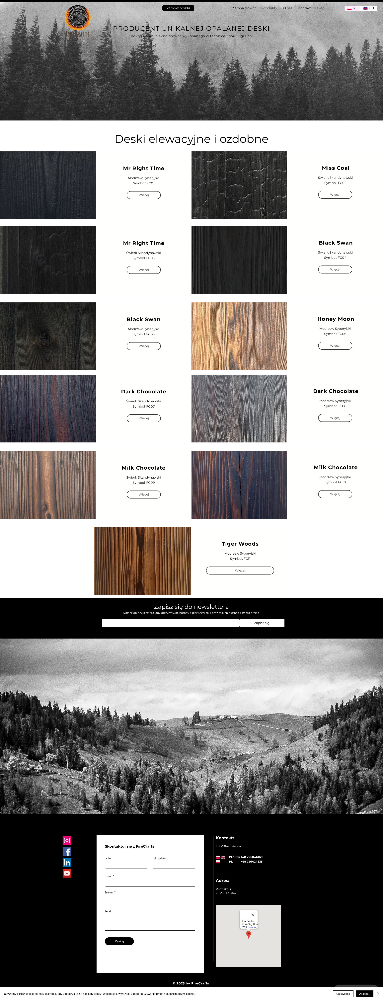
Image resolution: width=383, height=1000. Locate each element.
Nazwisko (159, 858)
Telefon (109, 892)
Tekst (108, 911)
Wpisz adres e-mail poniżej (118, 616)
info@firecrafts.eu (228, 846)
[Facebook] (67, 851)
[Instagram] (67, 840)
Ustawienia (343, 994)
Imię (108, 858)
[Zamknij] (378, 993)
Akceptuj (364, 994)
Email (109, 876)
